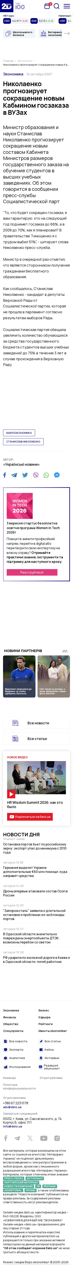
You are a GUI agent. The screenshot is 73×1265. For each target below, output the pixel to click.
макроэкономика (19, 433)
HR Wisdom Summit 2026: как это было (35, 804)
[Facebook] (4, 475)
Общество (10, 1024)
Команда (9, 1078)
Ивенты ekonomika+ (53, 1031)
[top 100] (20, 6)
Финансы (9, 1017)
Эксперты (16, 1049)
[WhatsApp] (46, 475)
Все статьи (37, 738)
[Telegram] (14, 475)
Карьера (44, 1017)
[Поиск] (56, 6)
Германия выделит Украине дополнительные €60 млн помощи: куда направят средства (35, 871)
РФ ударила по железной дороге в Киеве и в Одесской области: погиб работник (36, 959)
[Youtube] (44, 1138)
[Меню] (67, 6)
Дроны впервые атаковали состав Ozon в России (35, 893)
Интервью (52, 1057)
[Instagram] (57, 1138)
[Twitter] (25, 475)
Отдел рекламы (51, 1078)
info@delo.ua (12, 1126)
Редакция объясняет (52, 1067)
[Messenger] (57, 475)
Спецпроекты (13, 1031)
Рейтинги (46, 1024)
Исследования (20, 1066)
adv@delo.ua (12, 1107)
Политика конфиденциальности (19, 1086)
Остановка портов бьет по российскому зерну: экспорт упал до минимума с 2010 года (35, 848)
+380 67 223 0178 (15, 1103)
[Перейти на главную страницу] (6, 6)
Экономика (13, 74)
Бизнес (44, 1010)
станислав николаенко (23, 441)
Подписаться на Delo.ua (32, 817)
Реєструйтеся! (32, 572)
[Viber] (36, 475)
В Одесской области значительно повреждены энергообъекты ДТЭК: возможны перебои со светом (31, 938)
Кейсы (49, 1049)
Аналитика (17, 1057)
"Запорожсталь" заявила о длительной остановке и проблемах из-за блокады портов (34, 914)
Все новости (38, 723)
